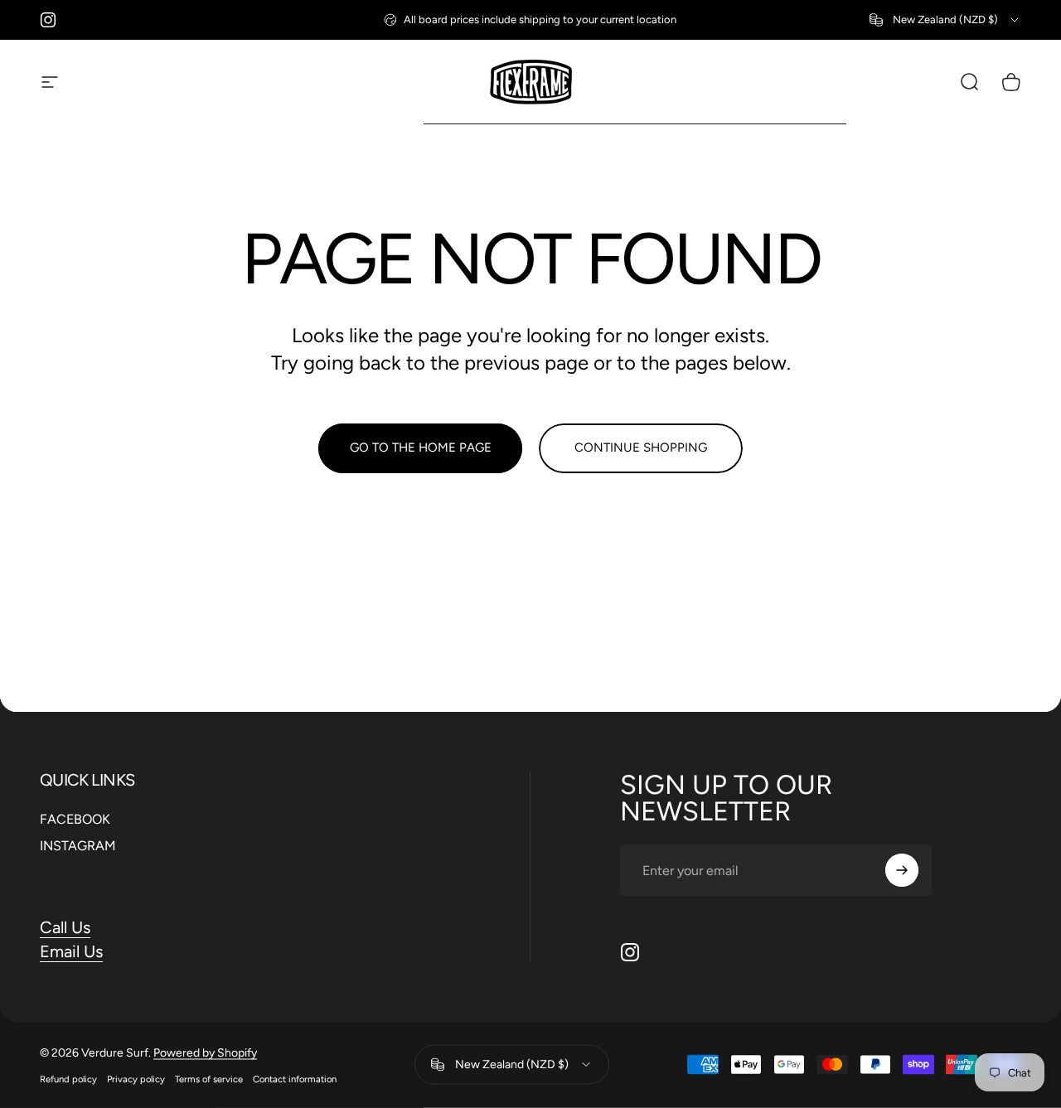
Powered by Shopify (205, 1052)
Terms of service (209, 1078)
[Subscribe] (901, 870)
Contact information (295, 1078)
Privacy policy (136, 1078)
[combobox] (945, 20)
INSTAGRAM (78, 846)
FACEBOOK (75, 819)
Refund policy (68, 1078)
